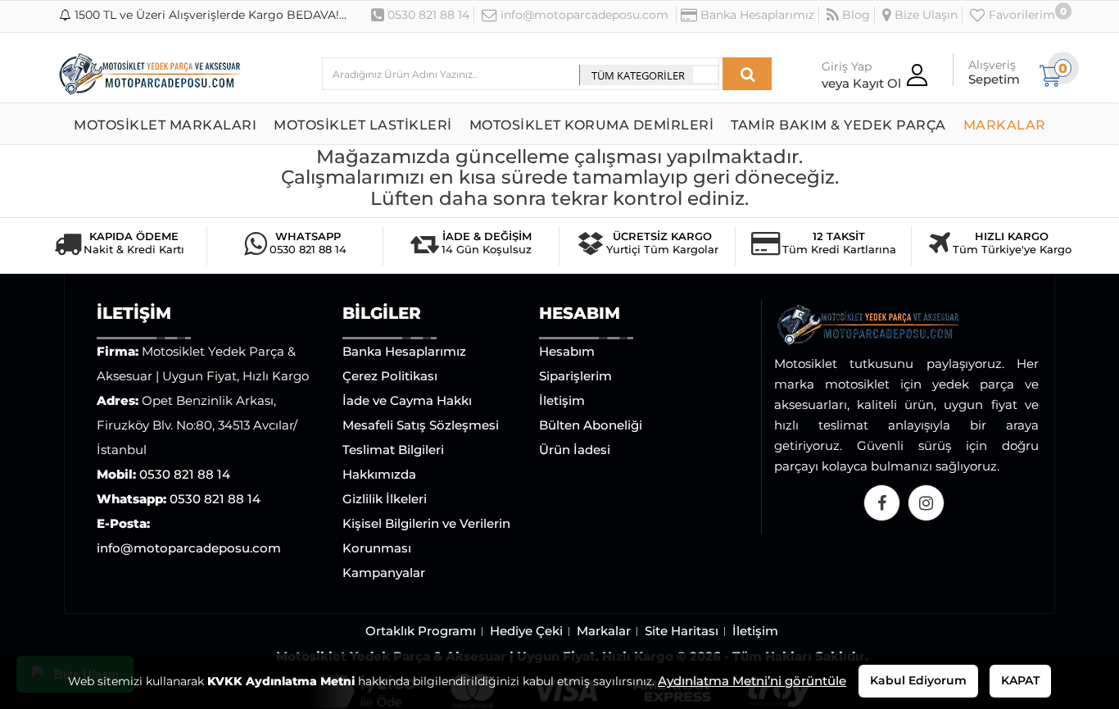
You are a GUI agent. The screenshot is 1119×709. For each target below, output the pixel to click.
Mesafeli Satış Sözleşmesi (420, 425)
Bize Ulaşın (924, 14)
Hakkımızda (379, 474)
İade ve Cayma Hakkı (407, 400)
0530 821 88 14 (426, 14)
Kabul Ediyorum (918, 680)
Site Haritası (681, 631)
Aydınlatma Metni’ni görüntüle (752, 681)
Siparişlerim (575, 376)
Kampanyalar (383, 572)
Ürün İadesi (574, 449)
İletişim (562, 400)
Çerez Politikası (389, 376)
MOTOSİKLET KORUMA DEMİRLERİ (591, 125)
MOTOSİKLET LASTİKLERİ (363, 125)
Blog (854, 14)
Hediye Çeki (526, 631)
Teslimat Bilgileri (393, 449)
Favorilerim (1020, 14)
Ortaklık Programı (420, 631)
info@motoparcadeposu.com (582, 14)
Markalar (604, 631)
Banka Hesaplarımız (755, 14)
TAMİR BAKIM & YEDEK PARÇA (838, 125)
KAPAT (1020, 680)
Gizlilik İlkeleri (384, 499)
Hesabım (567, 351)
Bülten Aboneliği (590, 425)
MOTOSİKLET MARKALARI (165, 125)
